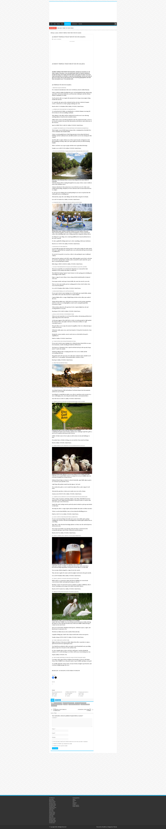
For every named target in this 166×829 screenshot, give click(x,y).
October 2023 (52, 806)
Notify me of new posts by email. (60, 745)
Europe (58, 23)
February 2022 (52, 818)
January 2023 (52, 812)
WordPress (104, 826)
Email (53, 733)
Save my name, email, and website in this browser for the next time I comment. (70, 741)
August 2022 (52, 814)
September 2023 (52, 807)
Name (53, 728)
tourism (65, 704)
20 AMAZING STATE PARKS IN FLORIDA (84, 709)
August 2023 (52, 808)
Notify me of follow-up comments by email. (62, 743)
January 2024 (52, 802)
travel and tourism (85, 704)
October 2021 (52, 822)
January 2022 (52, 819)
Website (53, 737)
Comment (54, 717)
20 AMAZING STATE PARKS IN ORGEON (69, 670)
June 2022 (51, 817)
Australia (80, 23)
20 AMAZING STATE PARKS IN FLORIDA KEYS (59, 709)
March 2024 (51, 800)
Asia (55, 23)
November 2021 (52, 821)
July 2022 (51, 815)
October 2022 (52, 813)
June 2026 (51, 799)
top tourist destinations (57, 704)
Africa (62, 23)
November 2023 (52, 805)
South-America (74, 23)
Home (51, 23)
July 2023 (51, 810)
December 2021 (52, 820)
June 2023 (51, 811)
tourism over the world (74, 704)
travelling (54, 705)
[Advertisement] (92, 12)
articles (56, 32)
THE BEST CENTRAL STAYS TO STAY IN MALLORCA (70, 28)
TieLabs (115, 826)
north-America (67, 23)
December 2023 (52, 804)
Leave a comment (57, 39)
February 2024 (52, 801)
